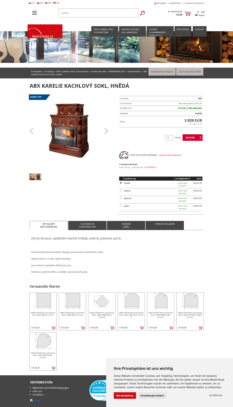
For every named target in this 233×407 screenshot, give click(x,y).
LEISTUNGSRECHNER (189, 71)
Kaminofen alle (99, 71)
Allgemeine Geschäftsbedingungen (50, 387)
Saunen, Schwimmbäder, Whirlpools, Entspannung (157, 34)
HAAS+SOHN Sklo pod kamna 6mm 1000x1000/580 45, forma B (102, 315)
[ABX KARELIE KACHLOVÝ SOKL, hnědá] (69, 130)
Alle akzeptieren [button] (125, 395)
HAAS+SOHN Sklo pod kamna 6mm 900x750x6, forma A (43, 314)
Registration (175, 3)
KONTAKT (199, 29)
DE (57, 2)
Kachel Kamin (134, 71)
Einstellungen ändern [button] (152, 395)
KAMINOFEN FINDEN (162, 71)
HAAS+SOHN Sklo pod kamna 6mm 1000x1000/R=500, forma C (160, 315)
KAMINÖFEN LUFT (117, 71)
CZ (33, 2)
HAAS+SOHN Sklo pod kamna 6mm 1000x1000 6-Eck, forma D (131, 315)
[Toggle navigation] (34, 12)
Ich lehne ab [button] (215, 395)
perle (126, 205)
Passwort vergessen (194, 3)
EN (49, 2)
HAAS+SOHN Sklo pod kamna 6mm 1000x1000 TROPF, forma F (43, 355)
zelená (127, 190)
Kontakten (37, 394)
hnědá (127, 183)
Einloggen (161, 3)
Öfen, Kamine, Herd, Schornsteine (104, 31)
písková (127, 198)
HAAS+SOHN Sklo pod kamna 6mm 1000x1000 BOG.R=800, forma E (190, 315)
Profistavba (36, 71)
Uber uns (37, 391)
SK (41, 2)
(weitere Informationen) (170, 155)
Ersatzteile (183, 29)
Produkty (49, 71)
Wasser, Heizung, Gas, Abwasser (130, 31)
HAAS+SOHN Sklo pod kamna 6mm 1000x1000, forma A (72, 314)
